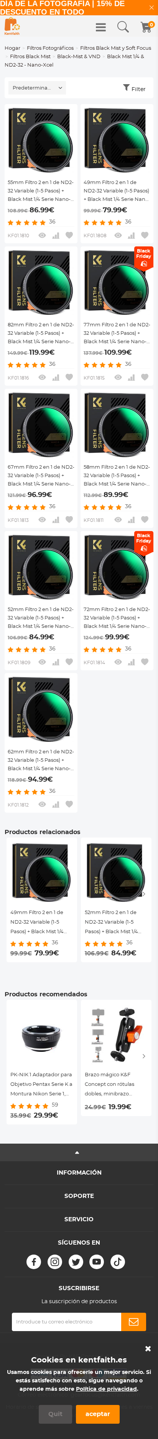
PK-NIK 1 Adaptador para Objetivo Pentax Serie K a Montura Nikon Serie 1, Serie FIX (41, 1085)
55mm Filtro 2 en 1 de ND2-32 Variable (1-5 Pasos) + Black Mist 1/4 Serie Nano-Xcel (41, 192)
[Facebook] (33, 1262)
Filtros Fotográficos (50, 48)
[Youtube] (96, 1262)
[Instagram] (55, 1262)
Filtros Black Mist (30, 56)
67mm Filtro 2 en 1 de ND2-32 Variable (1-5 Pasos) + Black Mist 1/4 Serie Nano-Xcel (41, 477)
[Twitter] (76, 1262)
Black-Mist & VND (78, 56)
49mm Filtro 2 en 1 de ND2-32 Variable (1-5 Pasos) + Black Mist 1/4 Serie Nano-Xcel (117, 192)
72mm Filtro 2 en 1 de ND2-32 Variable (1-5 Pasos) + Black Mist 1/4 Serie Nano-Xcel (117, 619)
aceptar (98, 1414)
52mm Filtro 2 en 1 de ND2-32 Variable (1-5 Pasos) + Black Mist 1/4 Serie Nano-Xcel (41, 619)
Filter (139, 89)
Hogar (12, 48)
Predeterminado (33, 88)
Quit (55, 1414)
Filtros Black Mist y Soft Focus (115, 48)
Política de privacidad (106, 1389)
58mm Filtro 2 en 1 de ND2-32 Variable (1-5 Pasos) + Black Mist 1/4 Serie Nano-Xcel (117, 477)
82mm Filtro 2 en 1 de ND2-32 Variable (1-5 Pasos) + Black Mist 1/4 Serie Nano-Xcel (41, 334)
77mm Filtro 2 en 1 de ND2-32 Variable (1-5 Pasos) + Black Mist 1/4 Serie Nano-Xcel (117, 334)
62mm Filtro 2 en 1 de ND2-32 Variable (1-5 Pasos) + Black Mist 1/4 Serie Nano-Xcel (41, 761)
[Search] (123, 27)
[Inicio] (12, 26)
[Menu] (101, 27)
